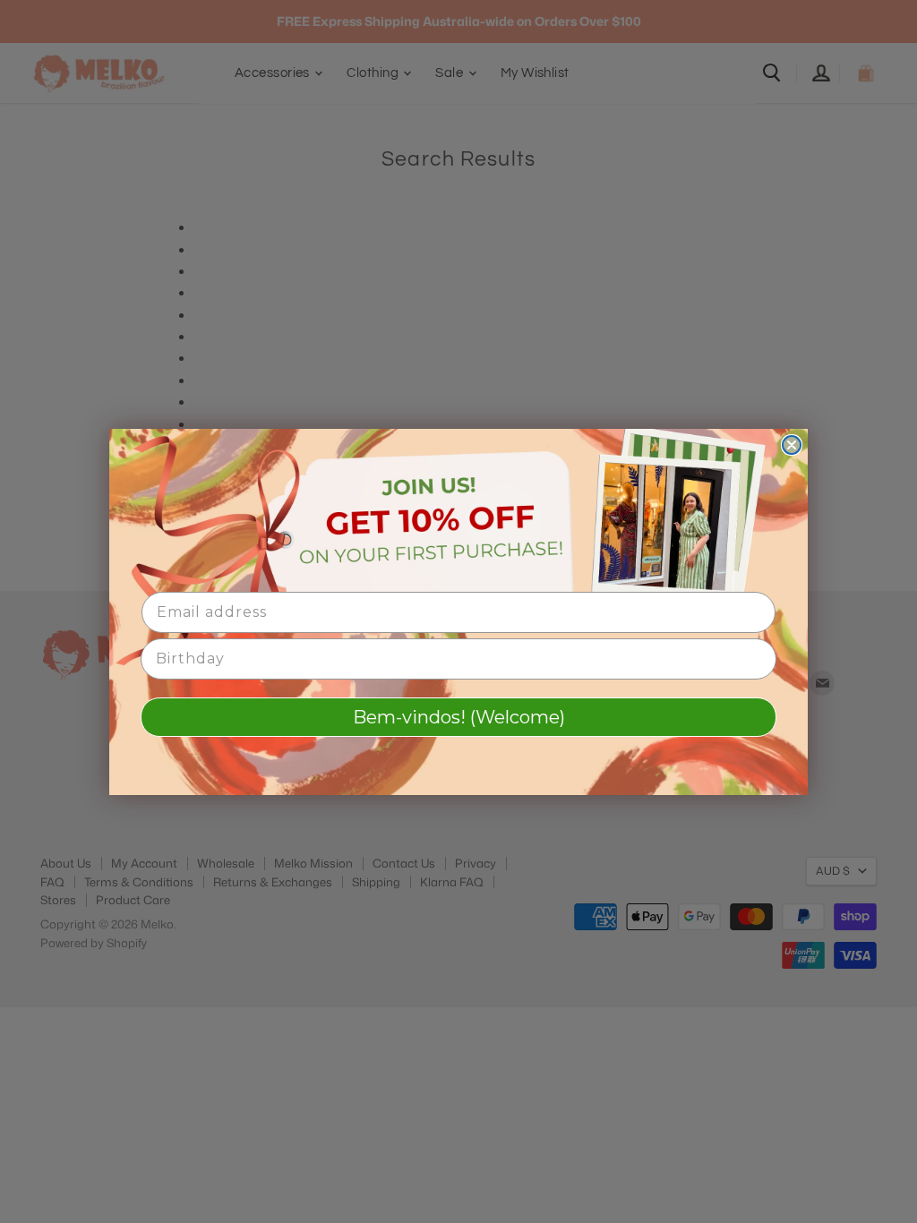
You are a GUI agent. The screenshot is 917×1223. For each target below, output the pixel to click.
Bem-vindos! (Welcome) (459, 717)
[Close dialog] (792, 445)
